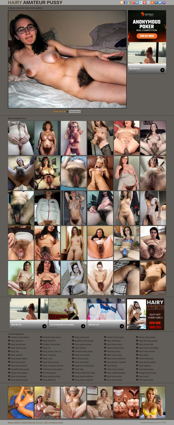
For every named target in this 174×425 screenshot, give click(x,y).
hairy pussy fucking (51, 376)
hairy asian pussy (18, 348)
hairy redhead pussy (115, 373)
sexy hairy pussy (114, 380)
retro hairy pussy (114, 376)
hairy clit (46, 348)
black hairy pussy (18, 376)
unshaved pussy (145, 358)
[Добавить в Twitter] (160, 2)
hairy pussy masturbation (85, 380)
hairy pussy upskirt (147, 362)
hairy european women (52, 366)
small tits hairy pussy (147, 341)
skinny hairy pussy (146, 337)
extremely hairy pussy (52, 369)
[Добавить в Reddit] (148, 2)
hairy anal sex (16, 341)
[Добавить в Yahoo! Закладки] (163, 2)
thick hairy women (146, 351)
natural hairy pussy (115, 348)
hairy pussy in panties (116, 362)
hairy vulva (143, 376)
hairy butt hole (48, 341)
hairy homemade (82, 355)
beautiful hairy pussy (19, 369)
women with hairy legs (84, 373)
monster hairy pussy (83, 351)
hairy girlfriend (49, 380)
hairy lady (78, 369)
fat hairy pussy (49, 373)
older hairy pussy (114, 355)
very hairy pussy (145, 369)
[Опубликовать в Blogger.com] (121, 2)
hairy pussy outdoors (115, 358)
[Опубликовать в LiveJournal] (140, 2)
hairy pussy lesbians (83, 376)
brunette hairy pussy (51, 337)
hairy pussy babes (18, 358)
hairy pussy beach (18, 366)
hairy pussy (111, 366)
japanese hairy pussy (84, 366)
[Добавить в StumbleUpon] (152, 2)
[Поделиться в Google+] (133, 2)
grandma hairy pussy (83, 341)
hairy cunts (47, 358)
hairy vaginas (144, 366)
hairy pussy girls (81, 337)
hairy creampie (49, 355)
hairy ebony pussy (50, 362)
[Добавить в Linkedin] (137, 2)
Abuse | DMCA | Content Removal (21, 422)
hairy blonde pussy (19, 380)
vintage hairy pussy (147, 373)
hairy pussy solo (145, 344)
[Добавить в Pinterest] (144, 2)
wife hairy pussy (145, 380)
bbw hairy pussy (17, 362)
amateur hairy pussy (19, 337)
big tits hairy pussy (18, 373)
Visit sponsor (75, 111)
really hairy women (115, 369)
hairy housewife (81, 362)
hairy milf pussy (113, 341)
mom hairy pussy (114, 344)
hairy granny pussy (83, 344)
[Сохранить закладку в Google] (129, 2)
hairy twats (143, 355)
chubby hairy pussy (51, 344)
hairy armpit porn (18, 344)
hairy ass (14, 351)
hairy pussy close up (51, 351)
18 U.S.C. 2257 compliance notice (49, 422)
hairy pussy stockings (148, 348)
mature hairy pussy (115, 337)
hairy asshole (16, 355)
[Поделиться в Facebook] (125, 2)
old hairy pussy (113, 351)
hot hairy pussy (81, 358)
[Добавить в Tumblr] (156, 2)
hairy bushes (80, 348)
